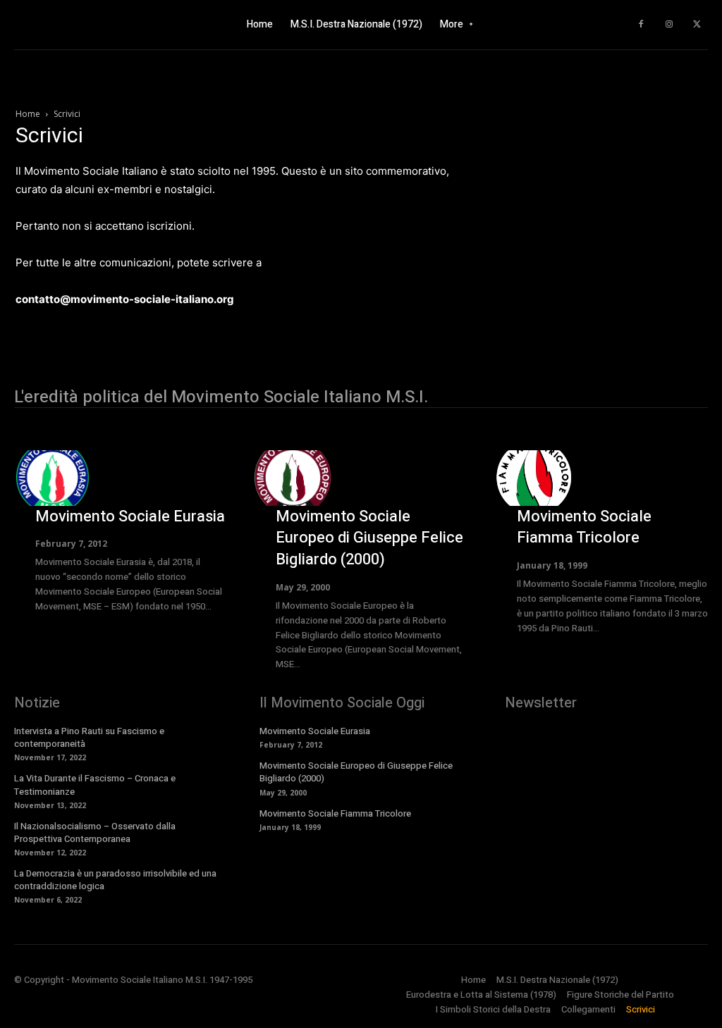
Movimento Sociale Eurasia (130, 516)
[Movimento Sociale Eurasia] (52, 477)
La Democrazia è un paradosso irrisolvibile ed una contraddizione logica (115, 880)
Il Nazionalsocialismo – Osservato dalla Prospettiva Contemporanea (95, 832)
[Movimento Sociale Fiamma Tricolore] (534, 477)
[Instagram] (669, 24)
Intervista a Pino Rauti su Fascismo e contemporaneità (89, 737)
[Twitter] (697, 24)
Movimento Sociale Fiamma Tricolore (584, 527)
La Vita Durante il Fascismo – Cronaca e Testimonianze (95, 785)
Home (28, 114)
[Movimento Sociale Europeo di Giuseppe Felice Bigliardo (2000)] (293, 477)
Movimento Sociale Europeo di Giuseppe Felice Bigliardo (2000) (369, 538)
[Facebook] (640, 24)
